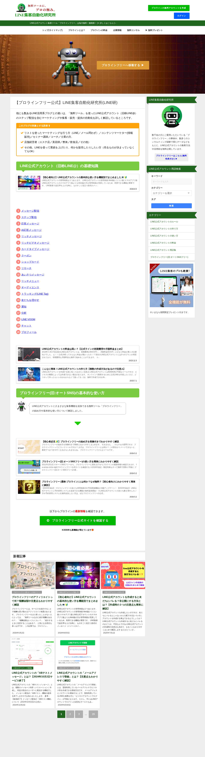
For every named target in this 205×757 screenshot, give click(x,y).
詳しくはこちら (106, 23)
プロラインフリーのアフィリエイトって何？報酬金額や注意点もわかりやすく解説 (32, 601)
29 (93, 714)
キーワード (157, 176)
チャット (26, 325)
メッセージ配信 (30, 210)
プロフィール (29, 332)
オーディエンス (30, 287)
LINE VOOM (28, 319)
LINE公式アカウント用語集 (22, 668)
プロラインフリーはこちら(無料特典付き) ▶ (171, 157)
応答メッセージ (30, 223)
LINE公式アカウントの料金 (163, 243)
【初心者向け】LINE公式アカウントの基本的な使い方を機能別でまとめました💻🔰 (77, 601)
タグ (153, 199)
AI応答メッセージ (31, 230)
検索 (171, 205)
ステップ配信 (29, 217)
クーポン (26, 255)
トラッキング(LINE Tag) (34, 293)
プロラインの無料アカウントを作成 (169, 8)
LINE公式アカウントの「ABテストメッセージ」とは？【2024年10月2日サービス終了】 (32, 677)
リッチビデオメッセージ (35, 242)
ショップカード (30, 261)
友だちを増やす (30, 300)
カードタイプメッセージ (35, 249)
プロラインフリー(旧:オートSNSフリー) (26, 592)
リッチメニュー (30, 281)
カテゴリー (157, 188)
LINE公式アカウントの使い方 (69, 592)
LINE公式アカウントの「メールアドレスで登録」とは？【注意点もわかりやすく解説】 (77, 677)
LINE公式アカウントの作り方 (114, 592)
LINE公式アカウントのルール (164, 222)
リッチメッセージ (31, 236)
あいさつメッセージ (32, 274)
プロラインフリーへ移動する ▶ (123, 65)
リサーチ (26, 268)
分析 (23, 313)
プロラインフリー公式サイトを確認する (80, 520)
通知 (23, 306)
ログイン (181, 16)
